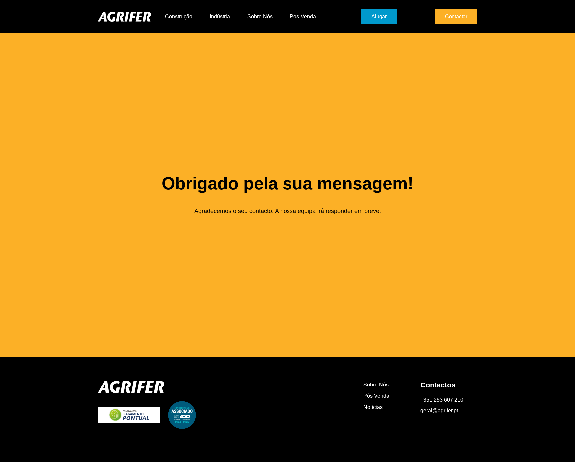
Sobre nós (260, 16)
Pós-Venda (303, 16)
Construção (178, 16)
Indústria (220, 16)
